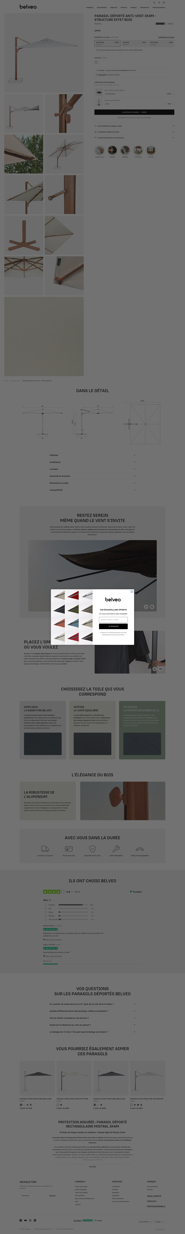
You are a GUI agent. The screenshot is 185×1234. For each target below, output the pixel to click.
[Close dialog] (132, 591)
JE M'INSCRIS (113, 626)
